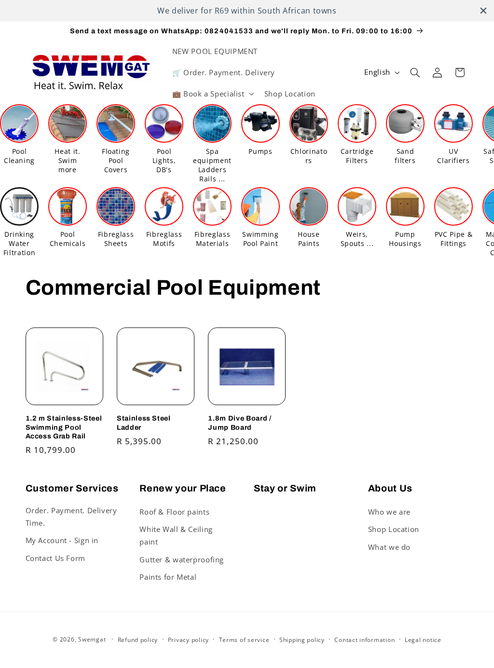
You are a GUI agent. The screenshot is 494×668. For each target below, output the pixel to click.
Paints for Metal (167, 577)
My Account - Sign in (62, 540)
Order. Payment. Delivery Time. (71, 516)
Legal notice (423, 639)
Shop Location (393, 529)
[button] (212, 93)
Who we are (389, 512)
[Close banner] (483, 10)
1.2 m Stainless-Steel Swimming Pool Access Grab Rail (64, 427)
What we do (389, 547)
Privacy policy (188, 639)
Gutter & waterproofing (181, 559)
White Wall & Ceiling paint (176, 535)
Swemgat (92, 639)
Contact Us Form (55, 558)
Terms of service (244, 639)
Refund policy (138, 639)
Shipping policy (302, 639)
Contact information (364, 639)
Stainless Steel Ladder (144, 422)
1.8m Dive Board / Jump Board (239, 422)
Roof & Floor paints (174, 512)
